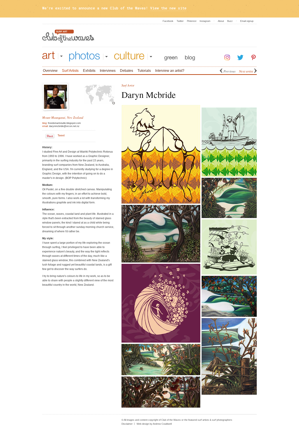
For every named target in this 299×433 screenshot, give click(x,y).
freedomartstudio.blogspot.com (64, 123)
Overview (50, 70)
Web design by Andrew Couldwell (154, 423)
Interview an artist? (169, 70)
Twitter (180, 21)
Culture (133, 56)
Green (170, 56)
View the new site (168, 8)
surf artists (203, 420)
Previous (229, 71)
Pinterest (191, 21)
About (221, 21)
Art (52, 56)
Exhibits (89, 70)
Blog (190, 56)
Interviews (108, 70)
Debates (126, 70)
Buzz (230, 21)
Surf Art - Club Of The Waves (68, 36)
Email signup (246, 21)
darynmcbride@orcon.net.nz (64, 126)
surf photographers (222, 420)
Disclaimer (127, 423)
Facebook (168, 21)
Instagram (205, 21)
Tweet (61, 135)
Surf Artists (70, 70)
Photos (88, 56)
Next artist (246, 71)
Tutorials (144, 70)
